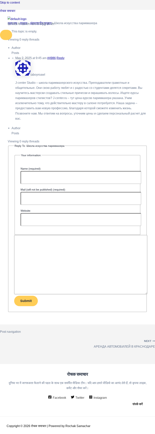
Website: (26, 210)
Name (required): (31, 168)
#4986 (51, 58)
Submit (26, 301)
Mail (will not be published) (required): (43, 189)
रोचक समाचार (7, 10)
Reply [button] (60, 58)
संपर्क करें (138, 404)
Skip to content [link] (10, 2)
